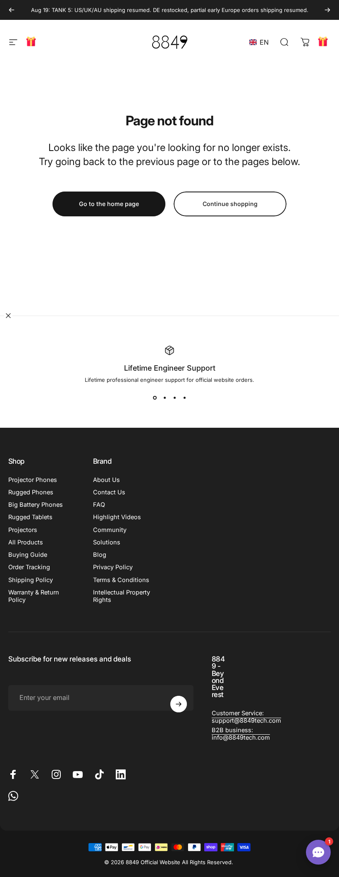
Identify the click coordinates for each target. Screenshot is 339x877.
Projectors (22, 530)
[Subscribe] (178, 704)
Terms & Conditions (121, 580)
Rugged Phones (30, 492)
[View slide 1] (155, 398)
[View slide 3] (174, 398)
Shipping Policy (30, 580)
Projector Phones (32, 480)
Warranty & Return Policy (33, 596)
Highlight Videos (117, 517)
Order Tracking (29, 567)
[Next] (327, 10)
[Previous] (11, 10)
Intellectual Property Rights (121, 596)
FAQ (99, 504)
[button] (260, 42)
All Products (25, 542)
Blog (99, 554)
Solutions (106, 542)
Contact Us (109, 492)
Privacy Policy (113, 567)
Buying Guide (27, 554)
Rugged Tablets (30, 517)
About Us (106, 480)
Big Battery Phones (35, 504)
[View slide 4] (184, 398)
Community (110, 530)
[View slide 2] (165, 398)
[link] (246, 716)
